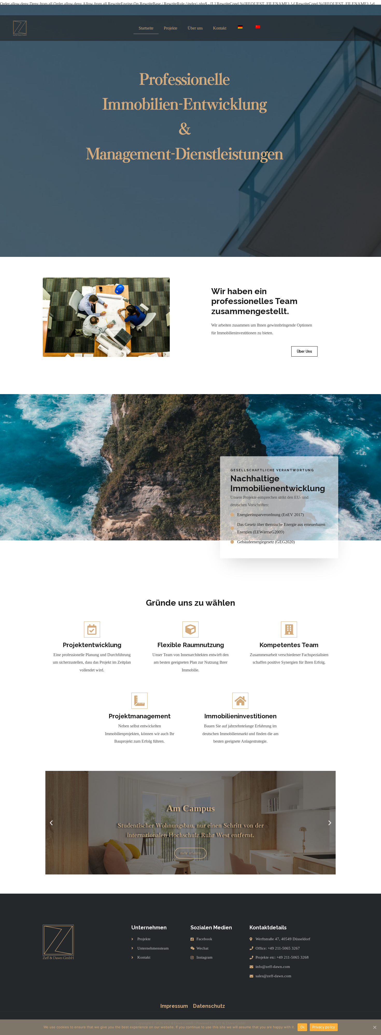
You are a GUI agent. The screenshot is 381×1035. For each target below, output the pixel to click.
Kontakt (219, 28)
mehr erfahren (190, 844)
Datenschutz (209, 1006)
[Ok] (374, 1027)
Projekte (170, 28)
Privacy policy (323, 1027)
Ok (302, 1027)
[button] (304, 351)
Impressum (174, 1006)
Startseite (146, 28)
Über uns (195, 28)
